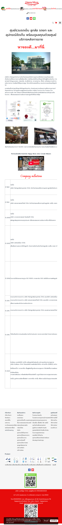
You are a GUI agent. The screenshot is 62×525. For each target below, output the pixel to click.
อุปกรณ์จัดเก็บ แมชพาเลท (24, 420)
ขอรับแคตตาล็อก (10, 428)
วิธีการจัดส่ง (54, 423)
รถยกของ (20, 418)
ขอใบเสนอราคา (55, 415)
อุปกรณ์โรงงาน (21, 438)
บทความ (7, 423)
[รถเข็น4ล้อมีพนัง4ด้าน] (47, 460)
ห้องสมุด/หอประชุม (38, 440)
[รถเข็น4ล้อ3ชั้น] (24, 460)
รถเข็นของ (20, 415)
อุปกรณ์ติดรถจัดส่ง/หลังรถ (41, 438)
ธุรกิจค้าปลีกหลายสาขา (39, 425)
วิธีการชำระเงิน (55, 420)
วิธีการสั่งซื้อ (54, 418)
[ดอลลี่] (54, 460)
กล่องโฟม (20, 428)
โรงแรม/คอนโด (37, 415)
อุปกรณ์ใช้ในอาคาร (22, 433)
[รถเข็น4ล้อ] (8, 460)
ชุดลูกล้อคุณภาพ (22, 445)
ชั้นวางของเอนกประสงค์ (24, 423)
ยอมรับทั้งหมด (54, 520)
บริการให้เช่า (20, 448)
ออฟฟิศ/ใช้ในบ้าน (38, 435)
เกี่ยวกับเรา (8, 415)
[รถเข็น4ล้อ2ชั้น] (16, 460)
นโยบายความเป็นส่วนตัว (36, 520)
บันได (18, 430)
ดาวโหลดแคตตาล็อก (11, 425)
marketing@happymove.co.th (33, 503)
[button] (52, 23)
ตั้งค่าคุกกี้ (46, 520)
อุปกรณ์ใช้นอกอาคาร (23, 435)
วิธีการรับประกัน (55, 425)
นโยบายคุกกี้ (11, 522)
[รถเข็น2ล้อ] (32, 460)
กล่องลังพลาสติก (22, 425)
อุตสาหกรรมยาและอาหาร (40, 420)
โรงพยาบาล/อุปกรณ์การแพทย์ (42, 418)
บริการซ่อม (20, 450)
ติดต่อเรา (7, 418)
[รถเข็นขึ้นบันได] (39, 460)
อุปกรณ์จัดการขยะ (22, 443)
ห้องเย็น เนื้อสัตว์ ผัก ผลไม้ (40, 423)
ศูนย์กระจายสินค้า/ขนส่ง (39, 428)
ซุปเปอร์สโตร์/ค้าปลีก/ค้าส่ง (41, 430)
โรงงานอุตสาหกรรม (38, 433)
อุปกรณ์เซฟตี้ (21, 440)
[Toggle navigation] (60, 22)
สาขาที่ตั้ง (7, 420)
